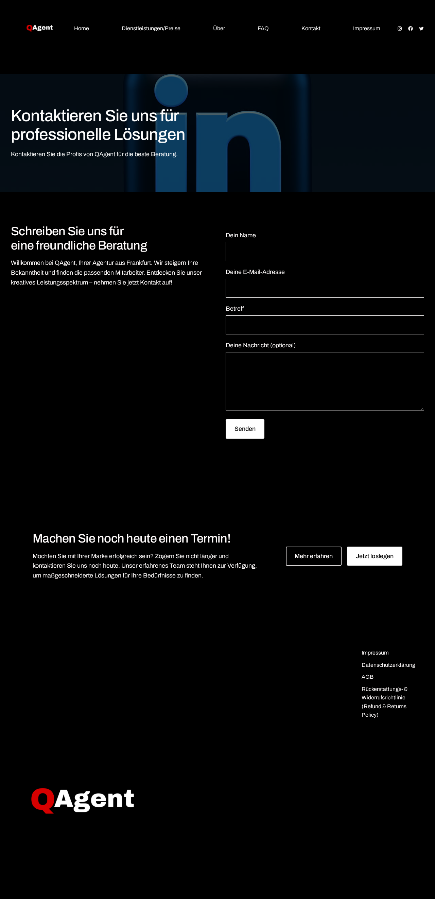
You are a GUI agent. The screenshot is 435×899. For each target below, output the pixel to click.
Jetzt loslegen (375, 556)
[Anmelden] (17, 60)
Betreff (235, 308)
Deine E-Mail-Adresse (255, 272)
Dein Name (241, 235)
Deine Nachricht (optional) (261, 345)
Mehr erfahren (314, 556)
